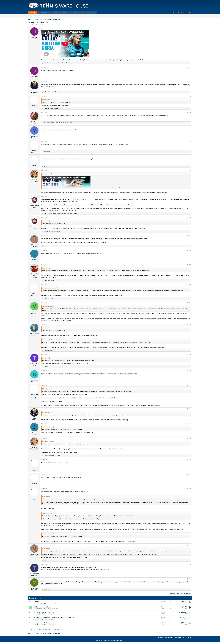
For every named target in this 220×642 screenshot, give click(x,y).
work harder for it (57, 525)
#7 (190, 141)
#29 (190, 579)
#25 (190, 474)
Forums (33, 12)
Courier (36, 602)
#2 (190, 67)
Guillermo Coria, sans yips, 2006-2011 (46, 612)
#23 (190, 438)
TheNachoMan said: (47, 427)
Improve (92, 12)
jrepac (186, 608)
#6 (190, 127)
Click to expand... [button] (116, 188)
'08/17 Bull (135, 529)
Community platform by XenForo (110, 640)
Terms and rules (168, 637)
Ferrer (86, 502)
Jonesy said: (45, 358)
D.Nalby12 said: (46, 99)
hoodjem (185, 603)
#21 (190, 409)
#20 (190, 385)
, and (53, 108)
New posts (31, 16)
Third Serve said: (46, 513)
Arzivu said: (45, 221)
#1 (190, 28)
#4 (190, 96)
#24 (190, 460)
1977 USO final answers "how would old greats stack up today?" (55, 617)
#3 (190, 81)
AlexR (35, 619)
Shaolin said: (45, 268)
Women (83, 12)
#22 (190, 423)
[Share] (188, 28)
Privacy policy (177, 637)
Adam (35, 624)
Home (187, 637)
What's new (43, 12)
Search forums (39, 16)
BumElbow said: (46, 412)
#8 (190, 156)
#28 (190, 564)
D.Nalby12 (32, 25)
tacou (35, 614)
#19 (190, 371)
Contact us (160, 637)
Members (54, 12)
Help (183, 637)
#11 (190, 217)
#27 (190, 545)
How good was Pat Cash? (42, 623)
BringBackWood (37, 608)
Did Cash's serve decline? (42, 607)
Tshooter (185, 619)
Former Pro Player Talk (50, 603)
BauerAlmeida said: (47, 306)
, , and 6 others (55, 92)
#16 (190, 302)
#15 (190, 284)
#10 (190, 196)
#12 (190, 235)
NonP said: (45, 496)
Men (75, 12)
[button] (48, 12)
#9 (190, 170)
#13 (190, 250)
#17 (190, 324)
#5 (190, 112)
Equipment (66, 12)
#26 (190, 489)
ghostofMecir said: (47, 441)
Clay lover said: (46, 340)
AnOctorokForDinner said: (49, 288)
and (49, 280)
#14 (190, 264)
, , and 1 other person (59, 63)
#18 (190, 354)
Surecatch (36, 603)
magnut (186, 624)
